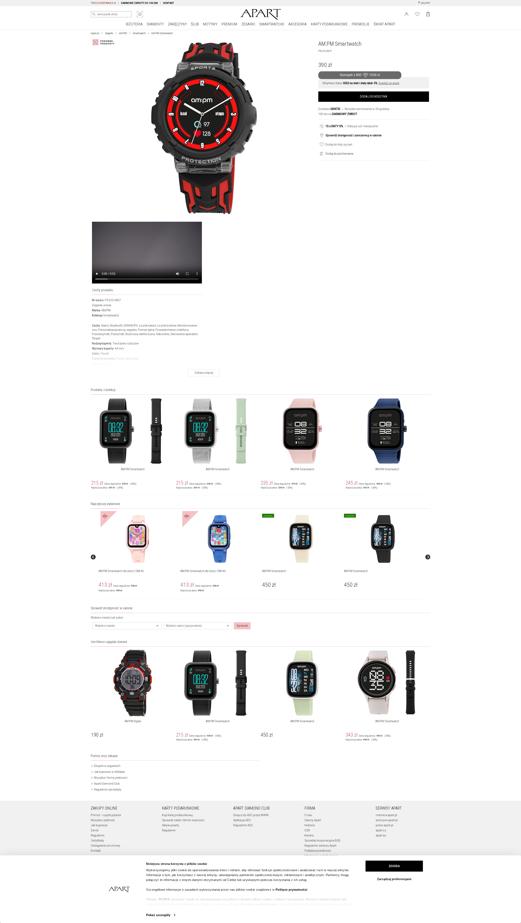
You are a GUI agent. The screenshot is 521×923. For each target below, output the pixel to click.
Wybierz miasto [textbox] (105, 625)
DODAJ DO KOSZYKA (373, 96)
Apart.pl (95, 33)
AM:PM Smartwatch (133, 469)
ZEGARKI (248, 24)
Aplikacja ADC (242, 820)
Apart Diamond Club (106, 783)
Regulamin (97, 835)
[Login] (406, 13)
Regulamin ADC (243, 825)
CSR (307, 830)
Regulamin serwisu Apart (320, 845)
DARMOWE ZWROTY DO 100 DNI (139, 3)
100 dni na (337, 114)
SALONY (425, 3)
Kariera (309, 835)
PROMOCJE (361, 24)
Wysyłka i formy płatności (110, 777)
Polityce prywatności (291, 889)
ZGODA (394, 866)
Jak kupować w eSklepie (109, 771)
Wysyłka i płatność (103, 820)
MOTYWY (210, 24)
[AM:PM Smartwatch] (301, 539)
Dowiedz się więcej (389, 83)
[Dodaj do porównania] (320, 153)
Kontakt (96, 850)
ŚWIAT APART (384, 24)
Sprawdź (242, 625)
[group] (138, 557)
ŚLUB (195, 24)
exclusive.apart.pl (387, 820)
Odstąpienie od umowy (105, 845)
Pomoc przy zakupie (104, 756)
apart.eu (381, 835)
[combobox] (127, 625)
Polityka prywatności (317, 850)
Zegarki (109, 33)
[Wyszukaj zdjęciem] (140, 14)
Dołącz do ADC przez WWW (251, 815)
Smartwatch (139, 33)
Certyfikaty (97, 840)
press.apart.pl (384, 825)
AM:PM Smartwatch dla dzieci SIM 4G (121, 571)
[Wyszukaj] (94, 14)
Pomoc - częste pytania (106, 815)
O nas (308, 815)
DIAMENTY (155, 24)
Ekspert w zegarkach (106, 766)
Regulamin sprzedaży (107, 789)
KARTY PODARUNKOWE (329, 24)
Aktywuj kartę (170, 825)
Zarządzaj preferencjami (394, 879)
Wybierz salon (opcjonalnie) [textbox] (184, 625)
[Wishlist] (417, 13)
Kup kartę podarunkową (177, 815)
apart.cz (381, 830)
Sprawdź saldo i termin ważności (183, 820)
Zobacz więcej (204, 372)
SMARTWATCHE (271, 24)
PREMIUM (229, 24)
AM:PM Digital (133, 721)
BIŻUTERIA (134, 24)
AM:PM (123, 33)
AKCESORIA (297, 24)
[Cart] (428, 14)
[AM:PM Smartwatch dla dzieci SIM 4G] (137, 539)
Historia (309, 825)
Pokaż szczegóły (158, 915)
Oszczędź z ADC (360, 75)
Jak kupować (99, 825)
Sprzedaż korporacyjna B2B (322, 840)
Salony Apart (312, 820)
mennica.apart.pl (386, 815)
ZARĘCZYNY (177, 24)
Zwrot (95, 830)
